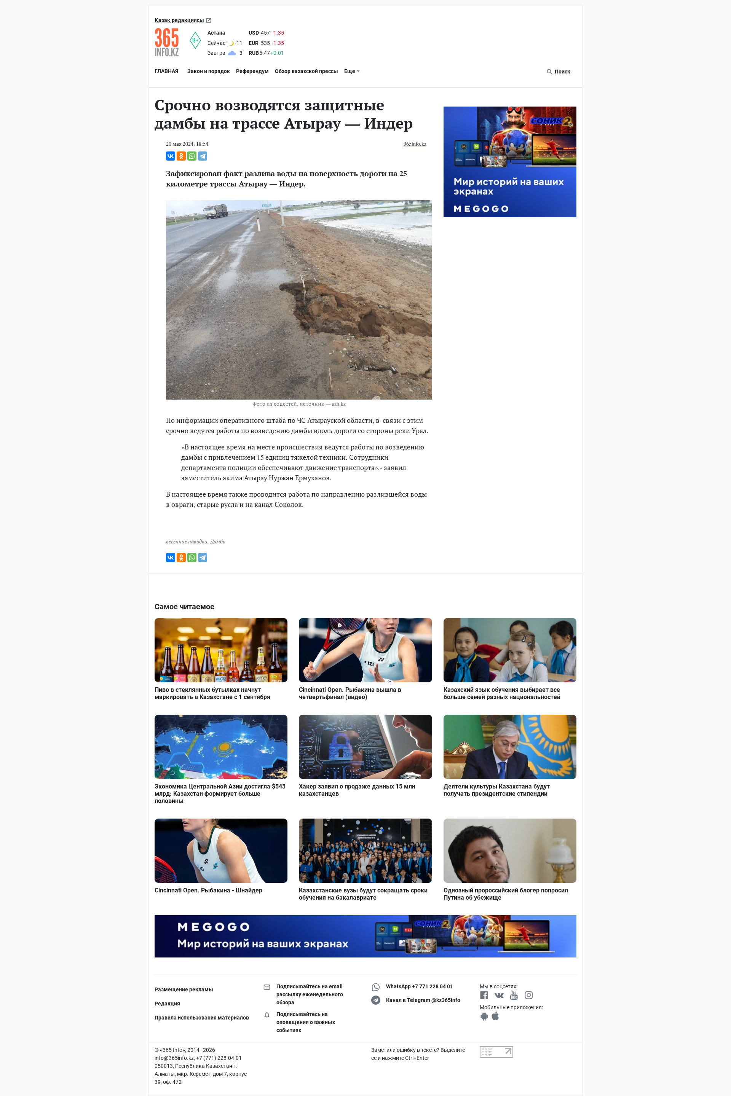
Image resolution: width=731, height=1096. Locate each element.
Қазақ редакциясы (179, 20)
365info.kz (415, 143)
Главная (166, 71)
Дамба (217, 541)
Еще (349, 71)
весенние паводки (186, 541)
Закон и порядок (208, 71)
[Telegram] (202, 156)
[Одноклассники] (181, 156)
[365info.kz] (172, 42)
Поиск (562, 71)
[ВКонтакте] (170, 156)
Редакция (167, 1003)
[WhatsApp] (191, 156)
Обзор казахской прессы (306, 71)
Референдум (252, 71)
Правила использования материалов (202, 1018)
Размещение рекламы (184, 989)
